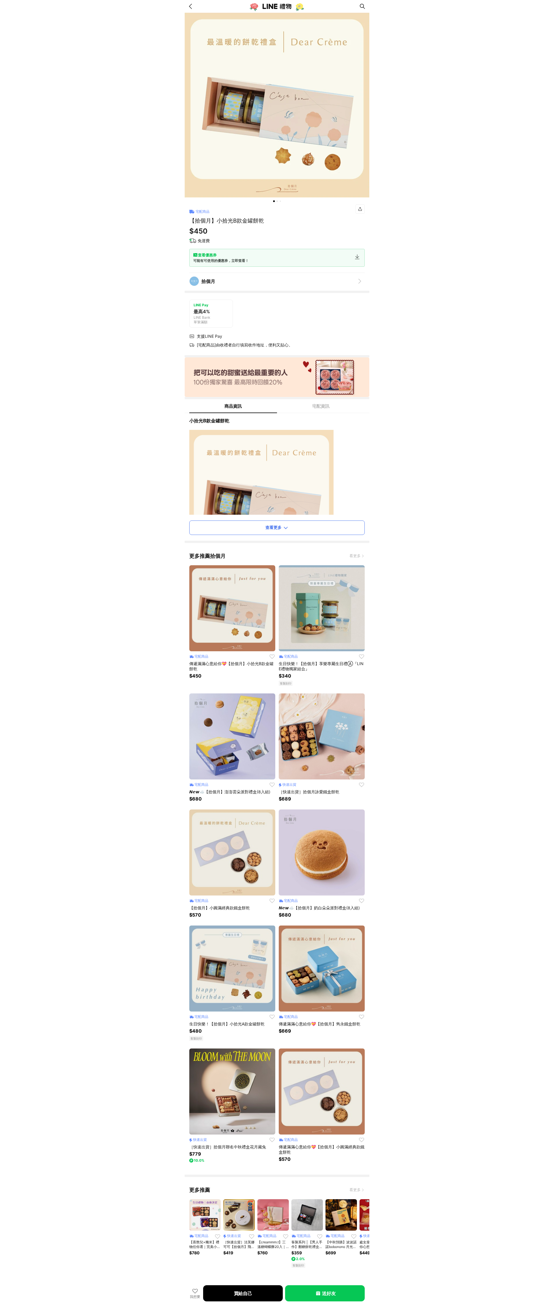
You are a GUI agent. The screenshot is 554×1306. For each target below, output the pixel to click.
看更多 (355, 555)
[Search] (362, 6)
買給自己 (243, 1293)
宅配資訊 (321, 406)
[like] (272, 656)
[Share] (360, 209)
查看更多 (273, 527)
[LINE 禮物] (277, 6)
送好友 (329, 1293)
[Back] (191, 6)
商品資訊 (233, 406)
